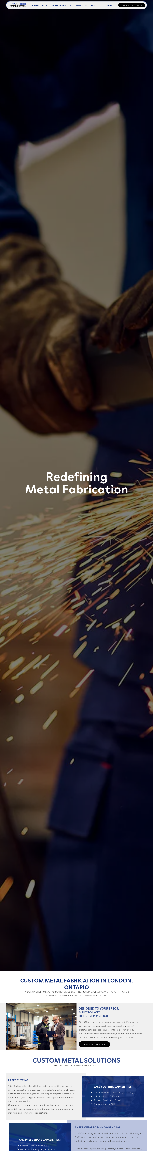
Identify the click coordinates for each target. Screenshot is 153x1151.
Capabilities (38, 5)
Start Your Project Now (94, 1044)
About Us (95, 5)
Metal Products (60, 5)
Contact (109, 5)
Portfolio (81, 5)
